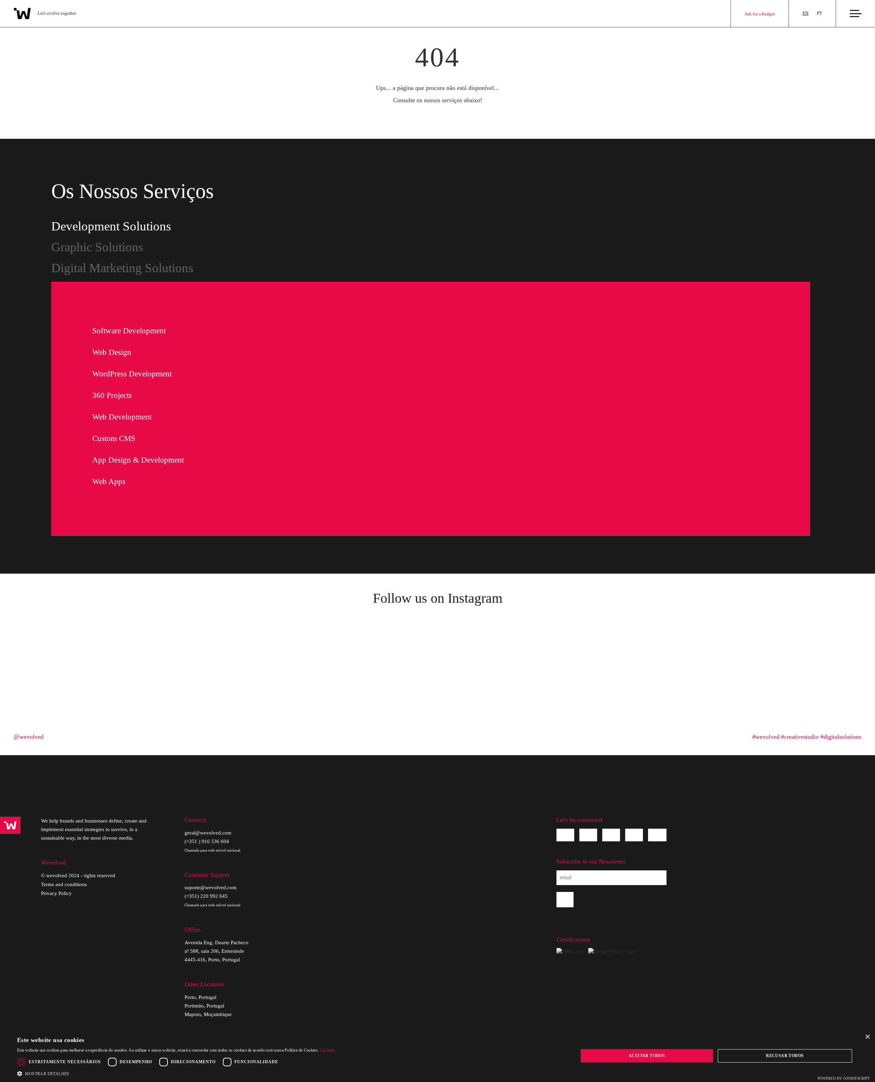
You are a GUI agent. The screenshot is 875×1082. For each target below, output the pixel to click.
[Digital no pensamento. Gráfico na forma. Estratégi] (306, 687)
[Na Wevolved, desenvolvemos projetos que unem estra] (657, 687)
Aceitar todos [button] (647, 1055)
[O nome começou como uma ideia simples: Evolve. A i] (657, 636)
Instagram (588, 835)
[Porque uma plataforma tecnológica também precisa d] (481, 687)
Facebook (565, 835)
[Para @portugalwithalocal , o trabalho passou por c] (218, 636)
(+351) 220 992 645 (212, 900)
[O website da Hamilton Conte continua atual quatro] (393, 636)
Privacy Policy (56, 893)
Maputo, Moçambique (208, 1014)
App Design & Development (138, 460)
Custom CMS (113, 438)
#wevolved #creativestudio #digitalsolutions (806, 736)
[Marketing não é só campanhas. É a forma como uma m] (130, 636)
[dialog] (437, 1056)
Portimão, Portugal (204, 1005)
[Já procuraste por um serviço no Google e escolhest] (569, 687)
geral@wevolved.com (208, 833)
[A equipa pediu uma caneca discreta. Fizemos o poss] (42, 636)
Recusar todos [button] (785, 1055)
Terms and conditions (64, 884)
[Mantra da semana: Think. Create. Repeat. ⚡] (306, 636)
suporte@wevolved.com (211, 887)
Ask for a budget (759, 13)
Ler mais (327, 1050)
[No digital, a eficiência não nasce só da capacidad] (569, 636)
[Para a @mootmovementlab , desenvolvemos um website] (481, 636)
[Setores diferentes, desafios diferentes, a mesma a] (833, 687)
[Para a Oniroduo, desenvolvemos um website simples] (42, 687)
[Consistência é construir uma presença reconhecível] (833, 636)
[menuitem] (805, 13)
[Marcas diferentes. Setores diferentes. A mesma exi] (218, 687)
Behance (634, 835)
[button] (176, 1073)
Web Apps (108, 481)
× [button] (867, 1037)
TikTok (657, 835)
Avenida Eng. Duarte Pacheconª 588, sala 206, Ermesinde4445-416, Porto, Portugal (216, 951)
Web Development (121, 417)
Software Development (129, 330)
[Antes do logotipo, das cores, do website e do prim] (745, 687)
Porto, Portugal (200, 997)
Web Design (111, 352)
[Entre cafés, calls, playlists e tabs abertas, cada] (130, 687)
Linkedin (611, 835)
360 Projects (112, 395)
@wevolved (28, 736)
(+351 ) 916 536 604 (212, 845)
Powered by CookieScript (844, 1078)
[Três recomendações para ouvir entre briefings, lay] (745, 636)
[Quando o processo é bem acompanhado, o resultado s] (393, 687)
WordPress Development (132, 374)
